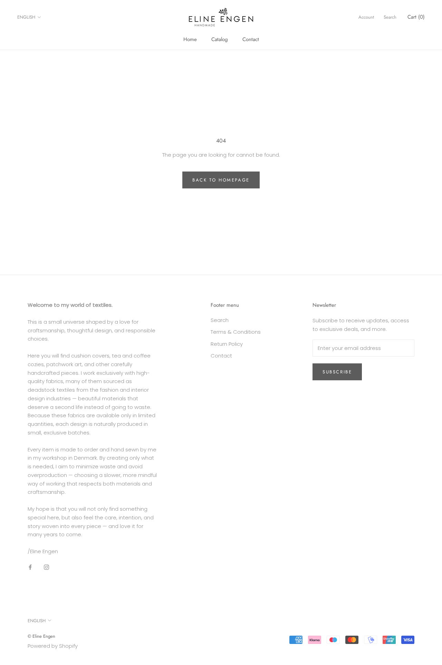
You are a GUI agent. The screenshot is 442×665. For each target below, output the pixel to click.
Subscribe (337, 372)
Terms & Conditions (236, 331)
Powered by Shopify (53, 645)
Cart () (416, 17)
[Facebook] (30, 567)
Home (190, 39)
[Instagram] (46, 567)
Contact (250, 39)
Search (390, 17)
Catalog (219, 39)
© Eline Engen (41, 636)
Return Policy (227, 344)
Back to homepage (221, 180)
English (26, 17)
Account (366, 17)
